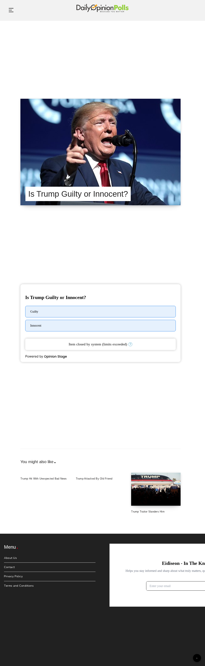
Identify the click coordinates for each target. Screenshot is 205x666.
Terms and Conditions (19, 586)
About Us (10, 558)
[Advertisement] (102, 55)
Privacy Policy (13, 576)
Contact (9, 567)
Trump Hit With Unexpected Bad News (43, 478)
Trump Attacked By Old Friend (94, 478)
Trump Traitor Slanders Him (148, 511)
